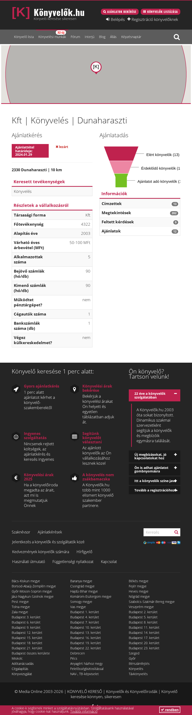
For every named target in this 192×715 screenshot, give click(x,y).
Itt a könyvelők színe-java (155, 481)
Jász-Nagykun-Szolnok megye (33, 596)
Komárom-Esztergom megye (90, 596)
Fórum (75, 36)
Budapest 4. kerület (84, 617)
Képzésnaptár (131, 36)
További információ (83, 711)
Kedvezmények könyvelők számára (40, 551)
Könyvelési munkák (52, 34)
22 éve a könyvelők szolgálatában (150, 395)
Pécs (73, 658)
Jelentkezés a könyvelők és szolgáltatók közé (48, 541)
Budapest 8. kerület (143, 622)
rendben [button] (171, 709)
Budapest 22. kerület (85, 648)
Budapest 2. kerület (143, 612)
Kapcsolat (109, 561)
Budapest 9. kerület (26, 627)
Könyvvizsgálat (22, 674)
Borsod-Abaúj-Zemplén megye (34, 586)
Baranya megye (81, 581)
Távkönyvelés (138, 674)
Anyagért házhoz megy (86, 663)
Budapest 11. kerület (144, 627)
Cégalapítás (20, 668)
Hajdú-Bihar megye (84, 591)
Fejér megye (138, 586)
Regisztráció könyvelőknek (155, 19)
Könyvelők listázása (162, 12)
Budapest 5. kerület (143, 617)
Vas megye (78, 607)
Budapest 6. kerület (26, 622)
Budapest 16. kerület (85, 637)
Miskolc (17, 658)
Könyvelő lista (24, 36)
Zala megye (20, 612)
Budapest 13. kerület (85, 632)
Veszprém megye (141, 607)
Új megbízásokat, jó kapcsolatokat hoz (150, 456)
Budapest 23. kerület (144, 648)
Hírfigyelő (84, 551)
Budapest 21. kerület (27, 648)
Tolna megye (21, 607)
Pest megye (20, 601)
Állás (113, 36)
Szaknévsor (21, 532)
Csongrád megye (82, 586)
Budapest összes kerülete (31, 653)
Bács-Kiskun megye (26, 581)
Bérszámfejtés (139, 663)
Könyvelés (136, 668)
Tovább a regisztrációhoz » (156, 490)
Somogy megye (81, 601)
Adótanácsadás (23, 663)
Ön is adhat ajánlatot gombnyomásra (151, 469)
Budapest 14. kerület (144, 632)
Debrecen (77, 653)
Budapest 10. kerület (85, 627)
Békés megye (138, 581)
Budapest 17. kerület (144, 637)
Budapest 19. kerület (85, 643)
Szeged (134, 653)
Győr (132, 658)
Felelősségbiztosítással (86, 668)
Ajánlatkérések (50, 532)
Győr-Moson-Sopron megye (32, 591)
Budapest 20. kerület (144, 643)
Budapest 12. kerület (27, 632)
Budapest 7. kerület (84, 622)
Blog (102, 36)
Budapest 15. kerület (27, 637)
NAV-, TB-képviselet (84, 674)
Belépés (118, 19)
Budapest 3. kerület (26, 617)
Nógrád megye (139, 596)
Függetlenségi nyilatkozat (72, 561)
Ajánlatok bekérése (121, 12)
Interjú (89, 36)
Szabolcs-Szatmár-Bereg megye (152, 601)
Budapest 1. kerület (84, 612)
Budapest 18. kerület (27, 643)
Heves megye (138, 591)
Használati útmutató (28, 561)
